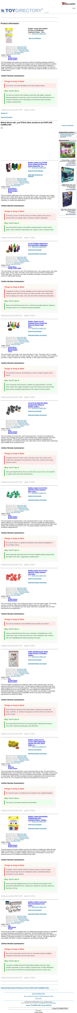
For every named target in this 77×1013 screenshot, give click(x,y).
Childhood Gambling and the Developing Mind (67, 135)
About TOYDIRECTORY (38, 993)
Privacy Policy (38, 998)
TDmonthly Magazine (44, 996)
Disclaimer (43, 1002)
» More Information (71, 165)
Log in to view (21, 46)
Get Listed (36, 996)
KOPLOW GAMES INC (39, 34)
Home (25, 996)
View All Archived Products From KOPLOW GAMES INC (25, 988)
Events (51, 996)
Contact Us (30, 996)
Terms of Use (53, 1002)
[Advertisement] (29, 143)
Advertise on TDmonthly (67, 125)
